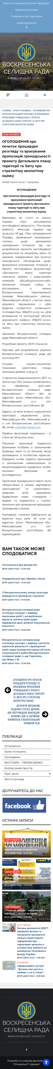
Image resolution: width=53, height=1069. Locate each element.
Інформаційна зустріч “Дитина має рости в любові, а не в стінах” (30, 969)
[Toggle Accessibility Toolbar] (46, 1062)
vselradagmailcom (28, 427)
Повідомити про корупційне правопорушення (26, 17)
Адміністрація (17, 182)
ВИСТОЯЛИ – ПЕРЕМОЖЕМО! (23, 762)
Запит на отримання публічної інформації (26, 3)
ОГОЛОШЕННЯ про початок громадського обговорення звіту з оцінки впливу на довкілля (25, 846)
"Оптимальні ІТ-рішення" (26, 1064)
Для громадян (12, 840)
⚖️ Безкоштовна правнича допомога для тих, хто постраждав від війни (26, 878)
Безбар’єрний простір (18, 768)
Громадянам (12, 757)
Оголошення (12, 746)
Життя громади (14, 779)
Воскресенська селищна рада (26, 68)
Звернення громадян (26, 9)
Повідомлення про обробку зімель (23, 578)
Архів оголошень (11, 134)
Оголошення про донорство (19, 565)
